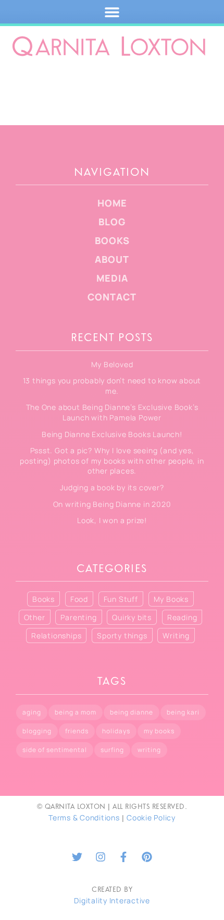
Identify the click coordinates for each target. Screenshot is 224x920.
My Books (171, 599)
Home (112, 203)
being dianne (131, 712)
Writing (176, 635)
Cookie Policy (151, 817)
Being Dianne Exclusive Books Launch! (112, 434)
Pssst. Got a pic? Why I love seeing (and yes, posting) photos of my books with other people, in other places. (112, 460)
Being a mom (75, 712)
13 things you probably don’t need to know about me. (112, 386)
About (112, 259)
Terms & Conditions (84, 817)
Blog (112, 221)
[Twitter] (77, 857)
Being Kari (183, 712)
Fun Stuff (121, 599)
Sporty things (122, 635)
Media (112, 278)
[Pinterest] (147, 857)
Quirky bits (132, 617)
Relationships (56, 635)
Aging (31, 712)
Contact (112, 296)
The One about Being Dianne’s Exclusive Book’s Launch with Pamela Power (112, 412)
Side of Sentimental (54, 749)
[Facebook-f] (123, 857)
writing (149, 749)
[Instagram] (100, 857)
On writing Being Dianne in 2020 (112, 504)
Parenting (78, 617)
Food (79, 599)
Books (112, 240)
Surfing (112, 749)
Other (34, 617)
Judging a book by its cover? (112, 487)
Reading (182, 617)
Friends (77, 731)
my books (159, 731)
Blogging (37, 731)
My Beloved (112, 364)
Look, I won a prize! (112, 520)
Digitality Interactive (112, 900)
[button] (112, 11)
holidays (116, 731)
